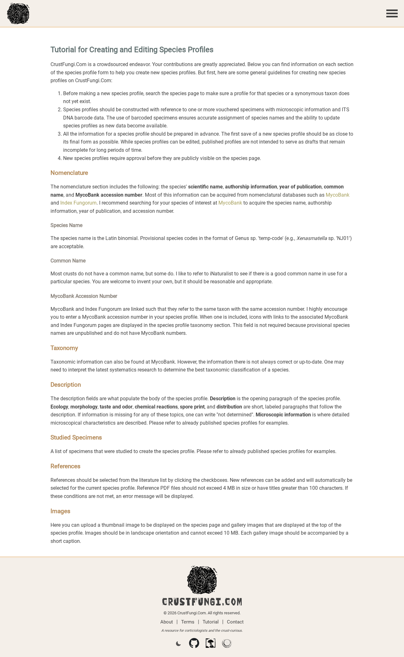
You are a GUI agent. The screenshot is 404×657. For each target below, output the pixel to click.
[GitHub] (194, 644)
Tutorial (211, 622)
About (166, 622)
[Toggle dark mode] (178, 644)
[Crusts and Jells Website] (227, 644)
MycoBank (337, 195)
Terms (187, 622)
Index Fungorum (78, 203)
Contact (235, 622)
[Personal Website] (210, 644)
